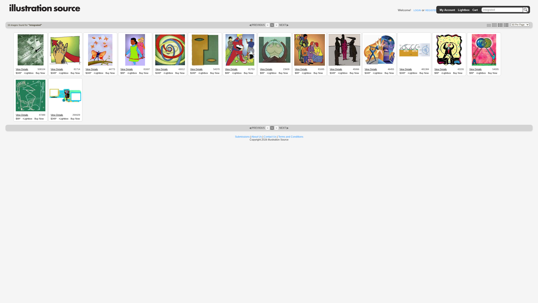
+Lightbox (29, 73)
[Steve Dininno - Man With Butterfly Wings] (100, 65)
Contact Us (270, 136)
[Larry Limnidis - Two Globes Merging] (484, 65)
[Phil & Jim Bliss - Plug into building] (379, 64)
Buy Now (40, 73)
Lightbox (463, 10)
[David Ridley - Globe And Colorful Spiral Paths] (170, 65)
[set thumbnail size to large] (500, 25)
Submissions (242, 136)
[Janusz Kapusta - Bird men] (344, 65)
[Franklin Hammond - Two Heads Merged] (274, 62)
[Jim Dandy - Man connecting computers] (449, 65)
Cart (475, 10)
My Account (447, 10)
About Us (256, 136)
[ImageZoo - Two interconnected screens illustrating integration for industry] (65, 101)
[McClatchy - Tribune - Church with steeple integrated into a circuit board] (31, 65)
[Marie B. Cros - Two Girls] (135, 65)
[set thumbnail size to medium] (494, 25)
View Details (22, 69)
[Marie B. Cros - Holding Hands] (65, 64)
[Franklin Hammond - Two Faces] (205, 65)
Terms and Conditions (290, 136)
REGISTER (431, 10)
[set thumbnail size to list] (506, 25)
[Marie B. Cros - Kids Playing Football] (239, 65)
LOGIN (417, 10)
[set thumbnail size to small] (489, 25)
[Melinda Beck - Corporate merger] (30, 111)
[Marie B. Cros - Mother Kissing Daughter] (309, 65)
